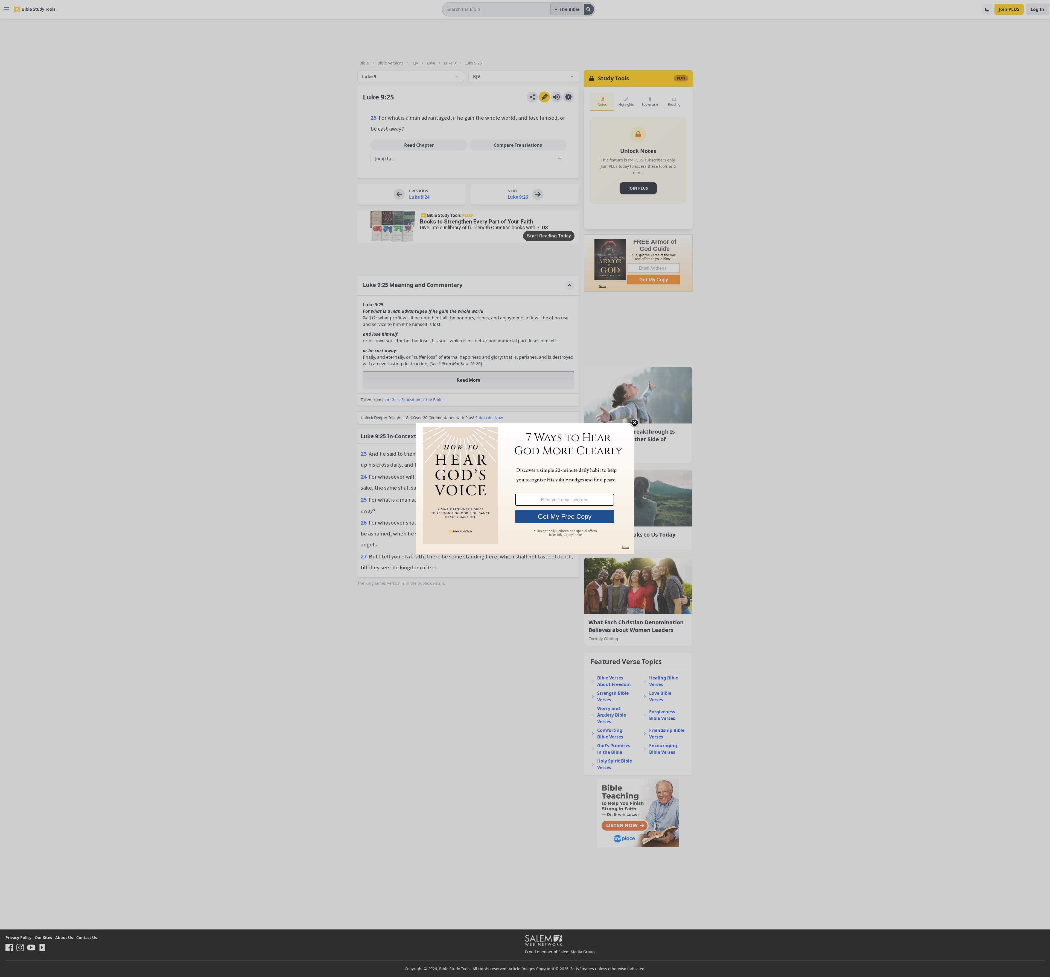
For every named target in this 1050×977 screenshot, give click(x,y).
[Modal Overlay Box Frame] (525, 488)
